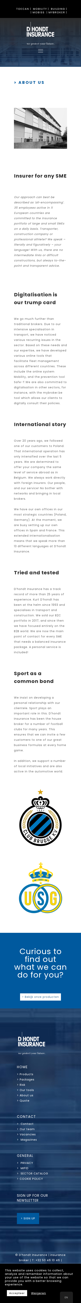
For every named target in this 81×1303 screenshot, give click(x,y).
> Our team (26, 1129)
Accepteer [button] (17, 1293)
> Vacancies (26, 1134)
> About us (25, 1095)
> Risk (21, 1085)
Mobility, (20, 377)
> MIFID (23, 1168)
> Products (25, 1074)
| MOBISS (38, 12)
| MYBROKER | (57, 12)
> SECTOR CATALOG (32, 1173)
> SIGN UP (28, 1218)
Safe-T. (20, 382)
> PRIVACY (25, 1163)
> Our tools (25, 1090)
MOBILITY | (41, 9)
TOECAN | (23, 9)
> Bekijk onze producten (40, 997)
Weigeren (38, 1293)
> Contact (26, 1124)
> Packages (25, 1079)
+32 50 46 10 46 (48, 1260)
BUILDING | (59, 9)
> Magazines (27, 1140)
